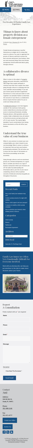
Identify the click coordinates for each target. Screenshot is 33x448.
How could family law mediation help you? (15, 194)
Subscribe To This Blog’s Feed (13, 244)
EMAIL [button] (17, 10)
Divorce (5, 44)
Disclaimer (6, 367)
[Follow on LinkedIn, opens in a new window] (11, 432)
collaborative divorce (10, 106)
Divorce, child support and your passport (16, 202)
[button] (5, 9)
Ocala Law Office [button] (9, 420)
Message (6, 344)
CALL (28, 10)
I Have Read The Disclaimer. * (14, 371)
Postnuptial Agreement (11, 227)
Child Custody (9, 220)
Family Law (8, 225)
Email (5, 334)
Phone (5, 325)
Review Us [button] (7, 427)
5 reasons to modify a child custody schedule (15, 206)
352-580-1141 (7, 408)
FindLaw (23, 442)
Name (5, 315)
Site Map (13, 440)
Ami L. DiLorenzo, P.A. (14, 42)
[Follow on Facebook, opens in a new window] (4, 432)
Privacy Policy (19, 440)
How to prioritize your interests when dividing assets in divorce (15, 210)
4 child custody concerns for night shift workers (16, 199)
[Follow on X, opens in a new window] (7, 432)
